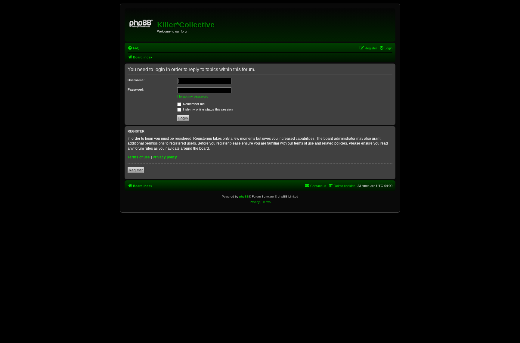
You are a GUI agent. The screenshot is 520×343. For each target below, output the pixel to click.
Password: (136, 89)
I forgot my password (192, 96)
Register (136, 170)
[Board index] (141, 22)
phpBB (244, 196)
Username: (136, 80)
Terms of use (139, 157)
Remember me (193, 104)
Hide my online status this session (207, 109)
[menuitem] (134, 48)
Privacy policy (165, 157)
